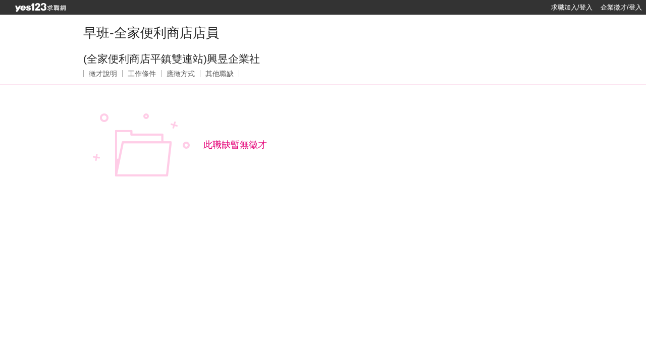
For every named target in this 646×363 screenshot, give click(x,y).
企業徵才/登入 (621, 7)
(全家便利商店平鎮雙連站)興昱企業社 (171, 59)
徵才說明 (103, 73)
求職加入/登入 (572, 7)
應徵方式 (181, 73)
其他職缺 (219, 73)
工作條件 (142, 73)
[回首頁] (40, 7)
